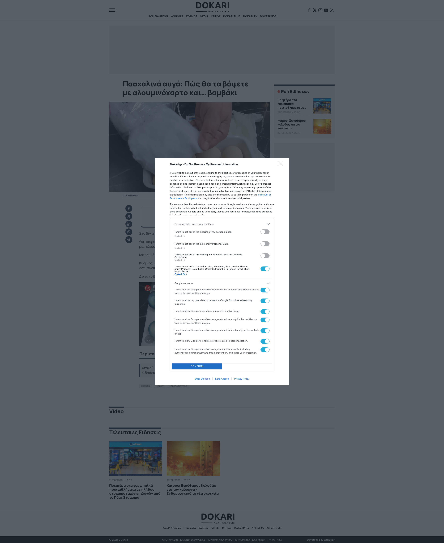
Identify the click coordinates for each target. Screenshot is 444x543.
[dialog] (222, 271)
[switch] (265, 231)
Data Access (222, 378)
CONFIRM (197, 366)
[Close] (282, 164)
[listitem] (222, 224)
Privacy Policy (241, 378)
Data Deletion (202, 378)
